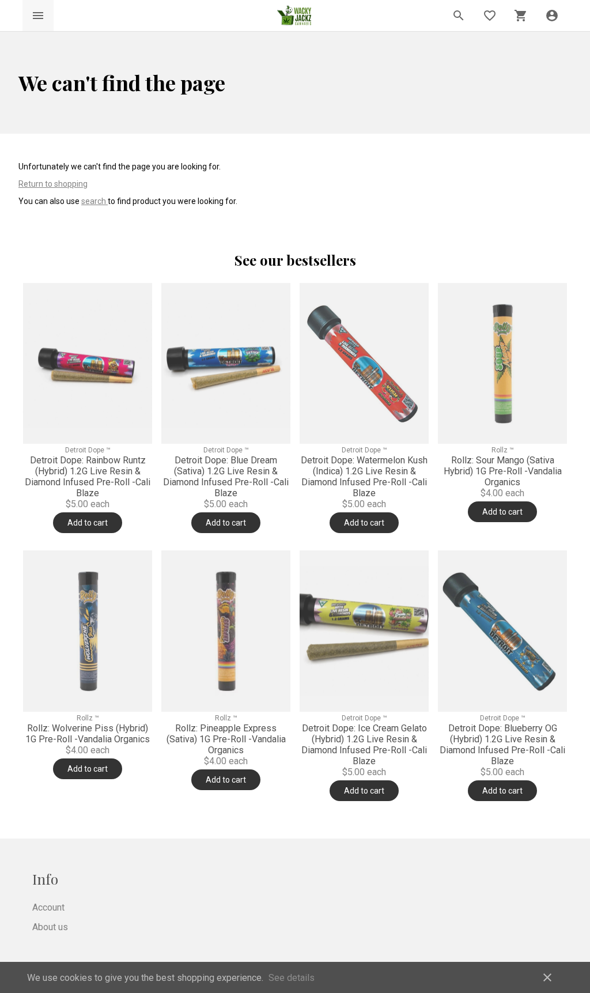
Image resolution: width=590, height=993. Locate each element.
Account (48, 907)
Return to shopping (53, 183)
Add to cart (87, 522)
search (94, 201)
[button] (552, 15)
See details (291, 977)
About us (50, 927)
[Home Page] (295, 16)
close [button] (547, 977)
